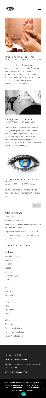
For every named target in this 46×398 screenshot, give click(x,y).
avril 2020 (9, 287)
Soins (39, 59)
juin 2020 (8, 283)
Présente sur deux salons (15, 220)
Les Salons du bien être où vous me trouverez (22, 180)
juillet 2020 (9, 280)
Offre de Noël (10, 217)
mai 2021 (8, 268)
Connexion (9, 324)
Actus (33, 59)
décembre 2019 (11, 295)
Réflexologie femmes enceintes (19, 56)
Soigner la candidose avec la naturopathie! (22, 231)
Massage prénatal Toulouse (18, 119)
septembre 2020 (11, 276)
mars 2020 (9, 291)
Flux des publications (13, 328)
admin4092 (12, 59)
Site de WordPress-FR (14, 336)
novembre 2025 (11, 256)
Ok (23, 394)
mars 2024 (9, 260)
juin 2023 (8, 264)
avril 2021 (9, 272)
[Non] (43, 388)
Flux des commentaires (14, 332)
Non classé (9, 310)
